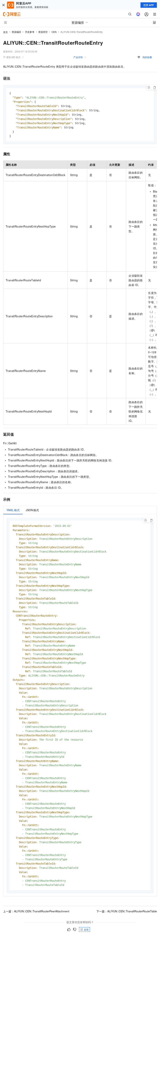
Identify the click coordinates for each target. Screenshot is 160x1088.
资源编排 (16, 31)
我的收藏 (147, 57)
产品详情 (78, 57)
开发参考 (29, 31)
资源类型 (43, 31)
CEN (54, 31)
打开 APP (149, 5)
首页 (5, 32)
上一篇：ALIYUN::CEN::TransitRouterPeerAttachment (36, 911)
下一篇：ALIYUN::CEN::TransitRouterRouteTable (126, 911)
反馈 (86, 929)
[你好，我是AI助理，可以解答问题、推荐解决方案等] (138, 14)
